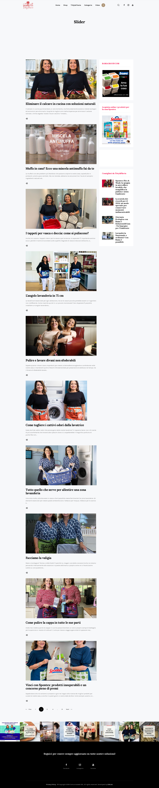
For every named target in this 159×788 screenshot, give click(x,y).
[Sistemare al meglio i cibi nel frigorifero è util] (50, 732)
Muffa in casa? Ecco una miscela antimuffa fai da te (60, 168)
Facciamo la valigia (38, 558)
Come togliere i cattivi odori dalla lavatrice (55, 425)
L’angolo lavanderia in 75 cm (44, 295)
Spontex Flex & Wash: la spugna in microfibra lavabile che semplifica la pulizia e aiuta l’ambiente (122, 187)
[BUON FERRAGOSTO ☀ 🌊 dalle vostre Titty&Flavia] (129, 732)
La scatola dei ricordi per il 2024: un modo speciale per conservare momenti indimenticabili (122, 205)
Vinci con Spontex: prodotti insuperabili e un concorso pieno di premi (56, 686)
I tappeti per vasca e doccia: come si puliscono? (57, 233)
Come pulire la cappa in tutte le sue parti (53, 622)
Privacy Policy (51, 784)
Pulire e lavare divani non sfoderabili (51, 360)
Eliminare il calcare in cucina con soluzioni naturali (60, 104)
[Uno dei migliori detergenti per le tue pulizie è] (30, 732)
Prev (30, 709)
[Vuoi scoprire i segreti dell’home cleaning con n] (10, 732)
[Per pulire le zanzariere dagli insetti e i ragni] (109, 732)
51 (62, 708)
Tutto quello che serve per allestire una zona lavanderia (56, 491)
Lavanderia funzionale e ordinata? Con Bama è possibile (121, 237)
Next (67, 709)
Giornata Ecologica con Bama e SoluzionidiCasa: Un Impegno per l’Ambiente (122, 222)
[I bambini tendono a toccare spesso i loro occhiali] (70, 732)
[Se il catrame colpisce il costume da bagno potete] (149, 732)
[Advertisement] (79, 40)
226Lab (110, 784)
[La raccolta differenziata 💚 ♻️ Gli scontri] (89, 732)
